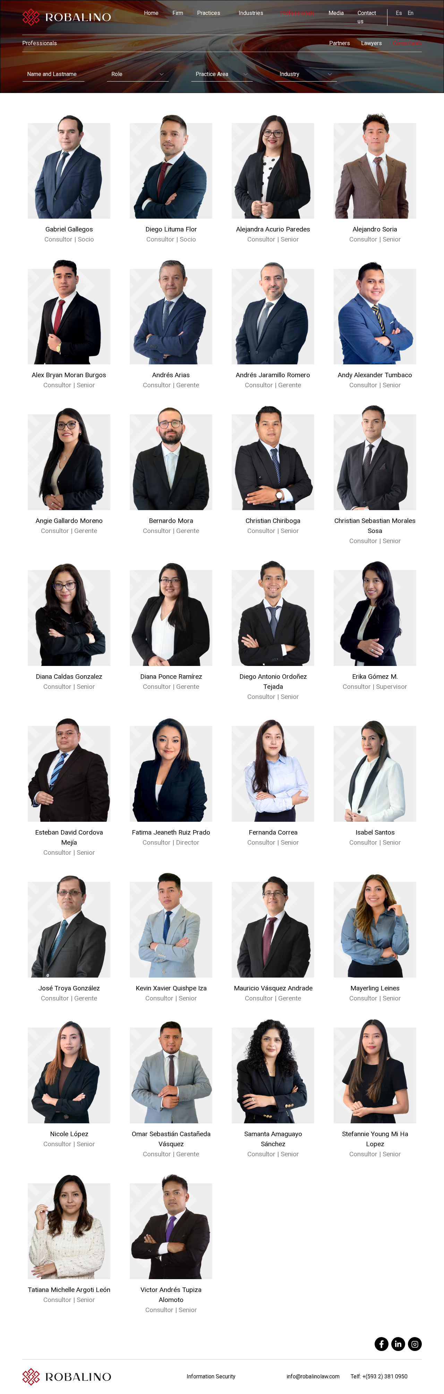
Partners (339, 43)
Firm (177, 13)
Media (336, 13)
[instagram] (415, 1344)
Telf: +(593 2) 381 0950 (379, 1376)
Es (399, 13)
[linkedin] (398, 1344)
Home (151, 13)
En (410, 13)
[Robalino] (66, 17)
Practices (208, 13)
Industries (251, 13)
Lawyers (371, 43)
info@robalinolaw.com (313, 1376)
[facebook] (381, 1344)
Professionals (297, 13)
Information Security (211, 1376)
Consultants (407, 43)
